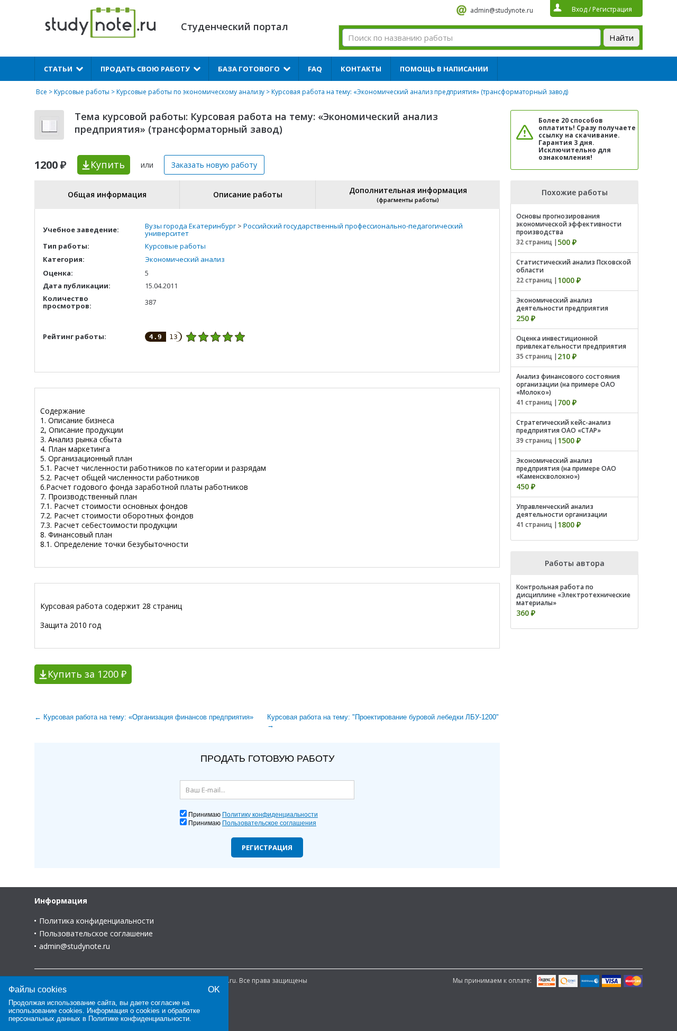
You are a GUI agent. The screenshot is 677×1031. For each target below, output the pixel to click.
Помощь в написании (444, 69)
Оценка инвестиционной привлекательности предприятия (571, 342)
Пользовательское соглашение (96, 933)
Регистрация (267, 847)
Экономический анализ (185, 259)
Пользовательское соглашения (269, 823)
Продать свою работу (145, 69)
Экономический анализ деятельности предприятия (562, 304)
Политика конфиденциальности (96, 921)
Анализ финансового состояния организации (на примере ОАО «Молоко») (568, 384)
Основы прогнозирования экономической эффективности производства (568, 224)
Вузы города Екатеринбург (190, 226)
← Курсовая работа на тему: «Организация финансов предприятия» (143, 717)
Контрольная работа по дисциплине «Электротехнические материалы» (573, 594)
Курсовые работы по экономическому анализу (190, 91)
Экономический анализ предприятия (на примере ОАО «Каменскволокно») (566, 468)
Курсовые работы (81, 91)
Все (41, 91)
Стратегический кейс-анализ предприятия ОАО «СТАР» (563, 426)
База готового (249, 69)
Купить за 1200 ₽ (87, 674)
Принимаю (253, 814)
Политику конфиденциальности (270, 814)
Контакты (361, 69)
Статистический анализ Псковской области (573, 266)
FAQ (315, 69)
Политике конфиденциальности (138, 1019)
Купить (107, 164)
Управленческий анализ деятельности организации (561, 510)
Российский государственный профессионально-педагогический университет (304, 229)
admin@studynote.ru (501, 10)
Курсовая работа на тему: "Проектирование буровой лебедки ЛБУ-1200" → (383, 721)
